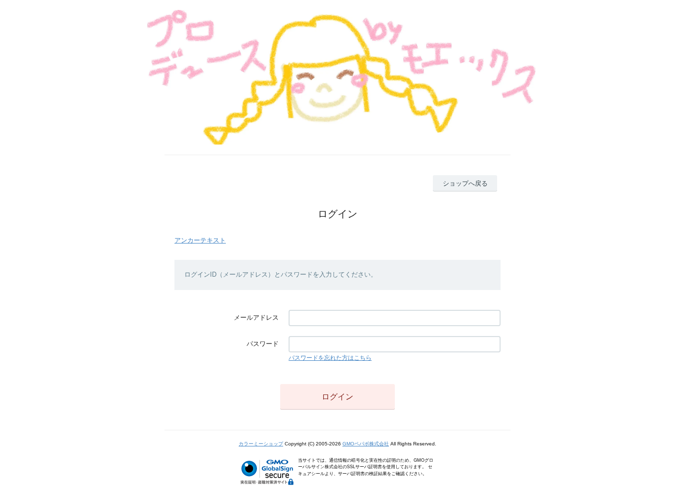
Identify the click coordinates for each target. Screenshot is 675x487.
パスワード (263, 343)
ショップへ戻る (465, 183)
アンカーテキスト (200, 240)
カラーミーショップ (261, 443)
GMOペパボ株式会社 (365, 443)
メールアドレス (256, 317)
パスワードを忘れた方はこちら (330, 357)
